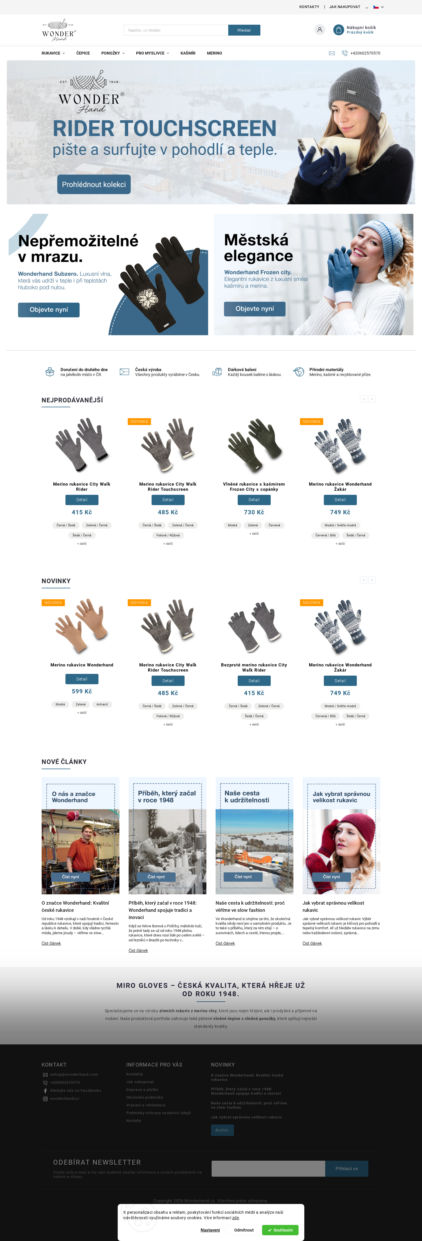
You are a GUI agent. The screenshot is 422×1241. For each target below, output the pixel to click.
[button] (17, 133)
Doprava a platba (142, 1089)
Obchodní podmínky (144, 1097)
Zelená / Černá (96, 525)
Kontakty (309, 7)
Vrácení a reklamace (146, 1105)
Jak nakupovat (345, 7)
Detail (81, 499)
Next (372, 399)
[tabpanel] (82, 483)
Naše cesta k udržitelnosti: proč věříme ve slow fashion (249, 1105)
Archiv (222, 1130)
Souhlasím (283, 1230)
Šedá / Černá (269, 535)
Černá (320, 524)
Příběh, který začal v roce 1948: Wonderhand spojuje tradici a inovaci (246, 1091)
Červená (188, 525)
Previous (364, 399)
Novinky (133, 1120)
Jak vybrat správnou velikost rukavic (246, 1117)
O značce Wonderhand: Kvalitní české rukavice (247, 1077)
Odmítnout (244, 1230)
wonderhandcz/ (65, 1098)
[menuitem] (56, 53)
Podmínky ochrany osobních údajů (158, 1113)
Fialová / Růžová (82, 535)
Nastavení (210, 1230)
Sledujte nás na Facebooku (75, 1090)
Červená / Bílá (239, 535)
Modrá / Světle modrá (254, 525)
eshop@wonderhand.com (74, 1074)
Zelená (167, 525)
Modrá (146, 525)
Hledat (244, 30)
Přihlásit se (347, 1168)
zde (235, 1217)
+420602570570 (65, 1082)
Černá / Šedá (66, 525)
